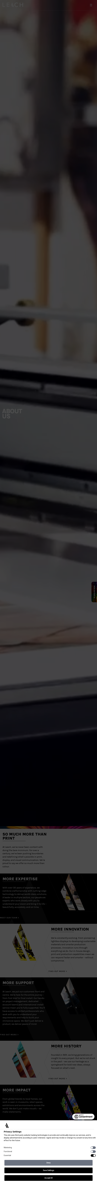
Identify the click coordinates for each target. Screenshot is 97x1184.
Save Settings (48, 1170)
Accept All (48, 1178)
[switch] (93, 1147)
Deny (48, 1163)
